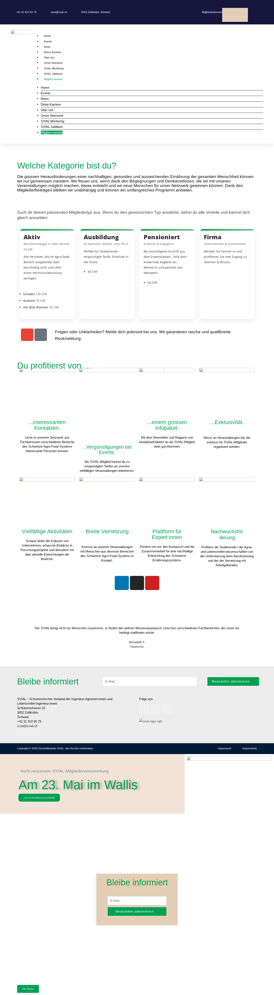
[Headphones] (40, 335)
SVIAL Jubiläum (53, 73)
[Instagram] (137, 583)
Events (48, 41)
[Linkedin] (122, 583)
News (47, 46)
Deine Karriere (52, 52)
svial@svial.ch (27, 726)
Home (47, 35)
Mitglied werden (53, 79)
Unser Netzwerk (53, 62)
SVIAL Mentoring (54, 68)
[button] (235, 5)
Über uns (49, 57)
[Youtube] (152, 583)
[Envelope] (27, 335)
